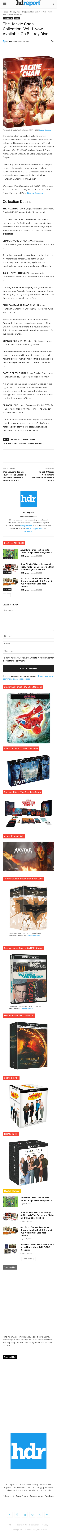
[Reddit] (32, 1515)
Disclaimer (34, 1525)
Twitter (29, 529)
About (11, 1525)
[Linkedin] (25, 1515)
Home (5, 12)
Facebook (28, 531)
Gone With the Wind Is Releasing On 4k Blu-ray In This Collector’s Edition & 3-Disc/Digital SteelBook (37, 567)
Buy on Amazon (45, 130)
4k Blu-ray (7, 572)
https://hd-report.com (28, 516)
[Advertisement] (28, 1301)
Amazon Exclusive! (33, 935)
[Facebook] (10, 1515)
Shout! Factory (29, 439)
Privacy (45, 1525)
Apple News (38, 529)
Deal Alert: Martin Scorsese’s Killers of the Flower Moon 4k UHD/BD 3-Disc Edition (37, 1247)
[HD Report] (28, 3)
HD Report (13, 41)
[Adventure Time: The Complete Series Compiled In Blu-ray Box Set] (10, 554)
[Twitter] (39, 1515)
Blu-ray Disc (15, 12)
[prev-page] (4, 595)
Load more (27, 1259)
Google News (26, 526)
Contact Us (22, 1525)
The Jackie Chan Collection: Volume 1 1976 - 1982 (23, 443)
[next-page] (9, 595)
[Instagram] (17, 1515)
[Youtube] (47, 1515)
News (17, 18)
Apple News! (22, 1496)
